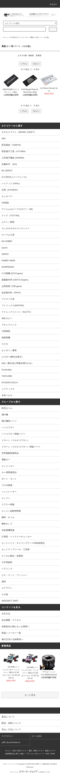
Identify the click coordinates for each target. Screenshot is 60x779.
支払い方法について (19, 750)
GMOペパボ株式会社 (42, 764)
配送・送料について (36, 750)
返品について (49, 750)
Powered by (14, 772)
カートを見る (37, 736)
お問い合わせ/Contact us (11, 742)
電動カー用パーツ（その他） (40, 37)
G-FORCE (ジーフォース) (19, 37)
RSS (47, 754)
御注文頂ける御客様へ (12, 639)
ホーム (5, 37)
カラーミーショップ (10, 764)
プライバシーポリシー (34, 754)
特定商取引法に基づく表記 (14, 754)
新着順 (38, 55)
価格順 (31, 55)
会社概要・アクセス (11, 620)
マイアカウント (7, 736)
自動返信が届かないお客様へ (16, 626)
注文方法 (6, 613)
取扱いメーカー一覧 (11, 633)
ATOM (52, 754)
